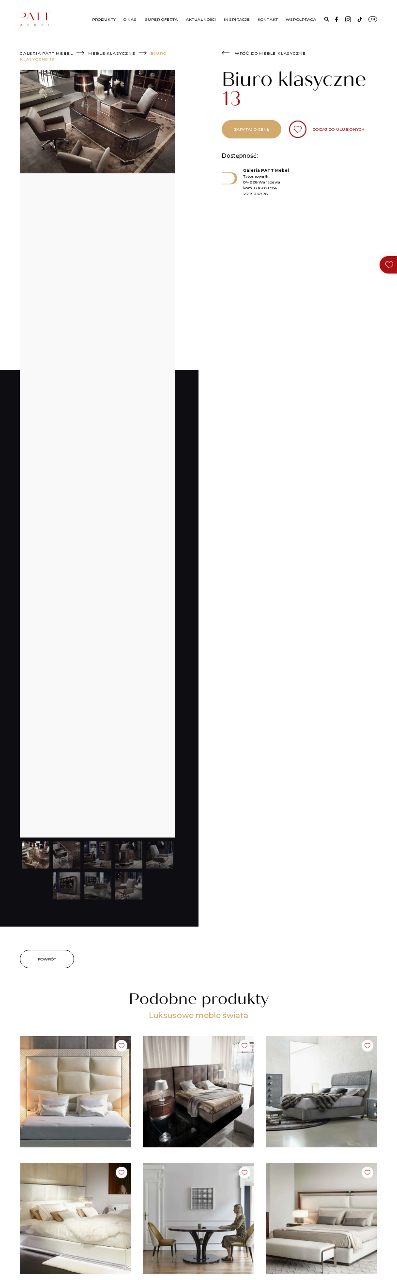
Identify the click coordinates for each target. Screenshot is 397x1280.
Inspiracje (237, 19)
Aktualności (201, 19)
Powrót (47, 959)
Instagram (348, 19)
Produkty (104, 19)
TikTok (360, 19)
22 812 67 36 (255, 193)
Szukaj (327, 19)
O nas (130, 19)
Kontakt (268, 19)
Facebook (336, 19)
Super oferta (161, 19)
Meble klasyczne (111, 53)
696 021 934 (265, 187)
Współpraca (301, 19)
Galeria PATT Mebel (46, 53)
